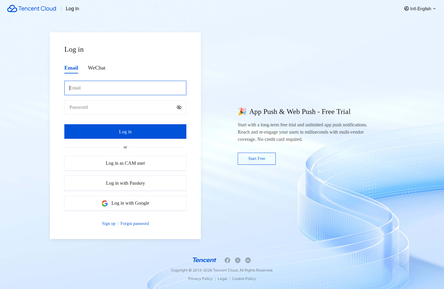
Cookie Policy (244, 278)
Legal (222, 278)
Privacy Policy (200, 278)
